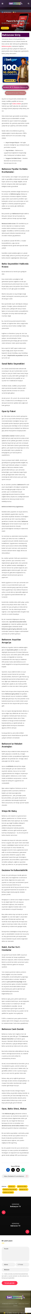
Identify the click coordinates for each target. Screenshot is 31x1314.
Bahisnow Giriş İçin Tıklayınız (15, 93)
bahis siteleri (16, 104)
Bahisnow (5, 28)
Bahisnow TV (23, 1189)
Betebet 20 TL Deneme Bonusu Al (15, 87)
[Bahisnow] (15, 82)
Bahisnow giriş (6, 46)
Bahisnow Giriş (22, 1186)
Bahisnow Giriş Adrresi (9, 1189)
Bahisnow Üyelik (8, 1192)
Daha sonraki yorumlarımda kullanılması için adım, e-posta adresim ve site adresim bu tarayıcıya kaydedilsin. (15, 1276)
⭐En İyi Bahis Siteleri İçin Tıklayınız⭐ (15, 1313)
